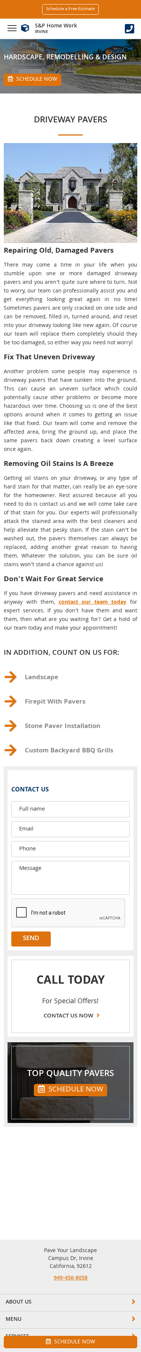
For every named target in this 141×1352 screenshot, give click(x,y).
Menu (13, 1319)
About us (19, 1302)
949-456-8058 (71, 1278)
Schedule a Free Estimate (70, 9)
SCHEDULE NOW (75, 1090)
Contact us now (69, 1016)
